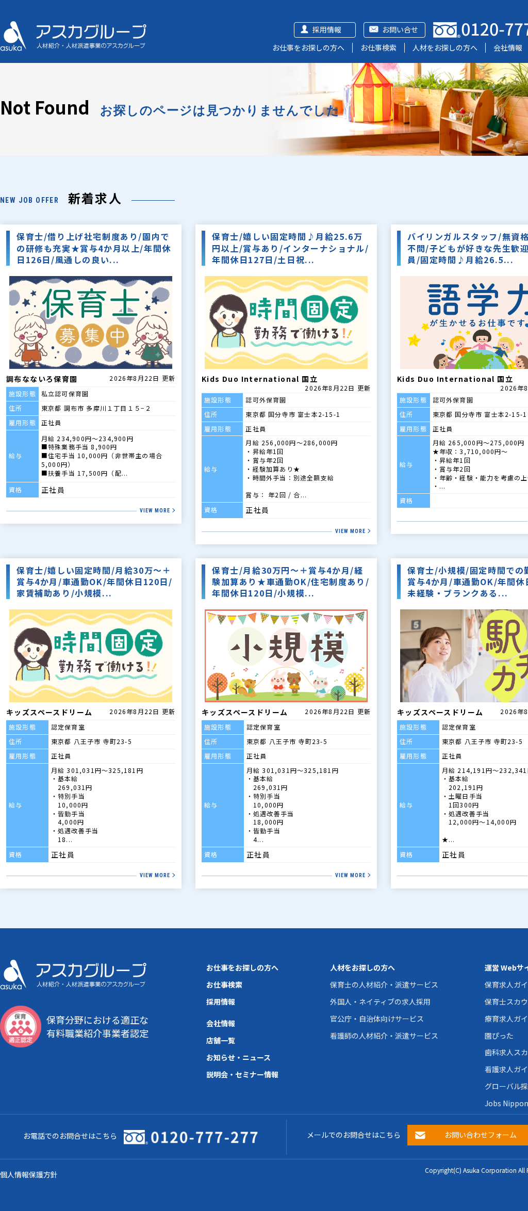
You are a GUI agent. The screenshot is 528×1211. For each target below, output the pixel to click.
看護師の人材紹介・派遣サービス (384, 1035)
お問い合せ (400, 29)
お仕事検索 (378, 47)
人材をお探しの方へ (444, 47)
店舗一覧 (220, 1040)
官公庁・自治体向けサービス (377, 1018)
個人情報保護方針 (29, 1174)
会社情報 (507, 47)
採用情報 (326, 29)
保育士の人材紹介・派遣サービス (384, 984)
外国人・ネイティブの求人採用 (380, 1001)
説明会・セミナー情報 (242, 1074)
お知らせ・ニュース (238, 1057)
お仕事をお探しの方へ (308, 47)
